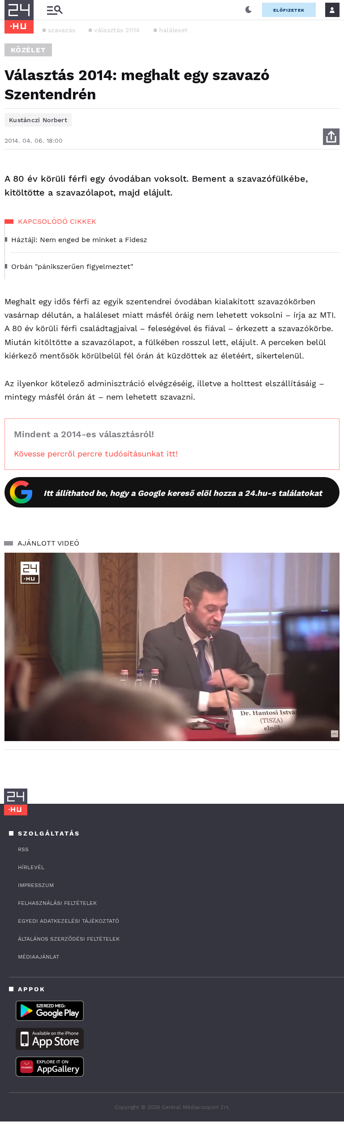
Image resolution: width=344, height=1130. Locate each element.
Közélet (28, 50)
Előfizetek (289, 10)
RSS (23, 849)
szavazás (61, 30)
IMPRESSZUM (36, 885)
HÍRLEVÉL (31, 867)
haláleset (173, 30)
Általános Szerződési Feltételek (69, 939)
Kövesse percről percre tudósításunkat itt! (96, 453)
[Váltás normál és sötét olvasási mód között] (248, 9)
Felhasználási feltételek (57, 903)
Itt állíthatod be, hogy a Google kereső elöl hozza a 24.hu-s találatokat (182, 493)
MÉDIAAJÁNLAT (38, 957)
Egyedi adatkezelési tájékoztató (68, 921)
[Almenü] (55, 10)
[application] (172, 647)
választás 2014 (117, 30)
